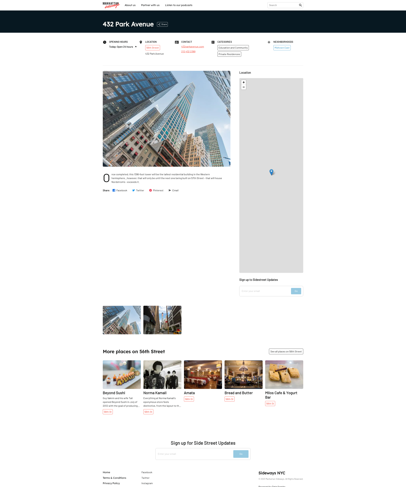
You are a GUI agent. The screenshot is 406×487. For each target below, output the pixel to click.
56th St (108, 411)
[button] (271, 172)
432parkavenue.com (192, 46)
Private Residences (229, 54)
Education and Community (233, 47)
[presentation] (283, 5)
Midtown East (282, 47)
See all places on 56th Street (286, 351)
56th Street (152, 47)
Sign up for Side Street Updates (203, 443)
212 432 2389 (188, 51)
